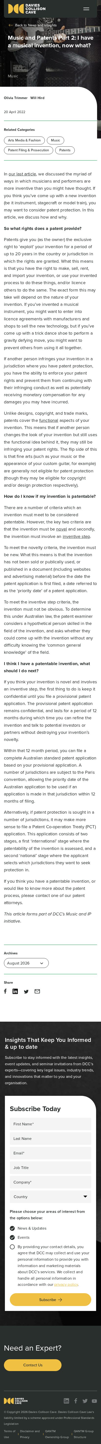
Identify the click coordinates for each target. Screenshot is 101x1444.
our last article (22, 174)
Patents (65, 150)
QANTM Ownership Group (57, 1434)
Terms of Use (9, 1434)
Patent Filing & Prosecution (28, 150)
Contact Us (32, 1365)
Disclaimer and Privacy (30, 1434)
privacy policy (66, 1284)
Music (55, 140)
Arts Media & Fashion (24, 140)
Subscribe (47, 1300)
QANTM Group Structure (84, 1434)
